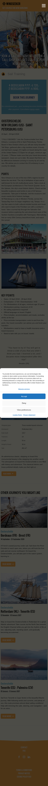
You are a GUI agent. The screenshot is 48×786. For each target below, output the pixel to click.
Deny (24, 403)
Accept (24, 396)
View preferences (24, 410)
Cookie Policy (17, 415)
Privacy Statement (29, 415)
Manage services (24, 389)
